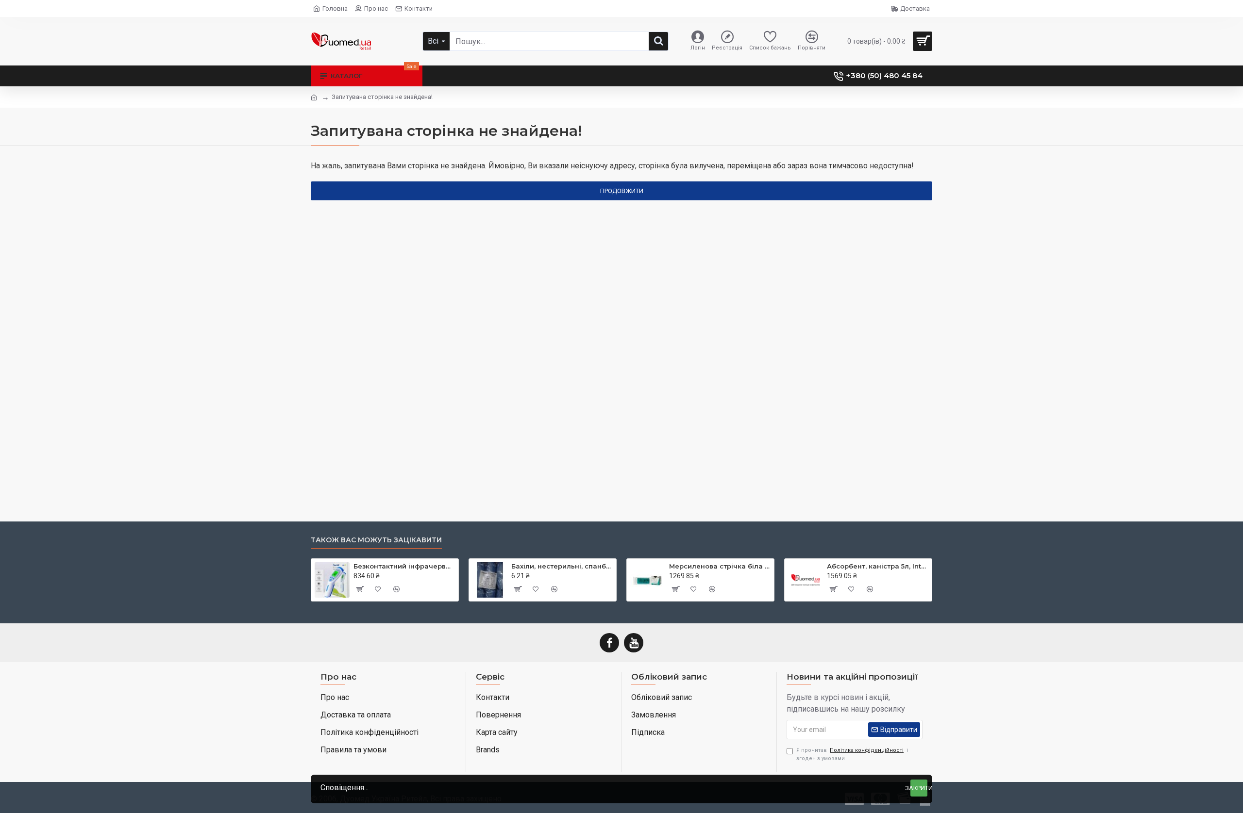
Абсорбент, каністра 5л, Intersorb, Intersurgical (877, 566)
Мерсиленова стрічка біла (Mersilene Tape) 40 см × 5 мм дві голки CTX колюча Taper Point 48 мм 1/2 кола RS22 (720, 566)
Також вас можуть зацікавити (376, 540)
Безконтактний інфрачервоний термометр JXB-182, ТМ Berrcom (404, 566)
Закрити (918, 788)
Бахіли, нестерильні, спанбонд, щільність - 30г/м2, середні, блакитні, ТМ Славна (562, 566)
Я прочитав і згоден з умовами (852, 754)
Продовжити (621, 191)
